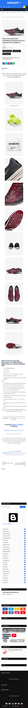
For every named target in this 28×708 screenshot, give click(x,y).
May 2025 (14, 540)
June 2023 (14, 564)
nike (18, 57)
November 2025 (14, 535)
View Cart (17, 51)
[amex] (22, 703)
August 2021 (14, 582)
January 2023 (14, 573)
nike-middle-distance (9, 16)
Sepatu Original (17, 425)
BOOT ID (12, 409)
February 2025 (14, 544)
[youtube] (23, 612)
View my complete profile (7, 594)
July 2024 (14, 555)
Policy (19, 12)
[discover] (16, 703)
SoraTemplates (9, 706)
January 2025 (14, 547)
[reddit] (23, 609)
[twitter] (4, 7)
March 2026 (14, 529)
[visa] (9, 703)
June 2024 (14, 558)
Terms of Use (13, 12)
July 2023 (14, 562)
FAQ (7, 12)
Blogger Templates (22, 706)
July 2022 (14, 575)
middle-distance (13, 57)
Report (3, 12)
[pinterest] (9, 7)
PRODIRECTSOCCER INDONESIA (14, 430)
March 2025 (14, 542)
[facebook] (1, 7)
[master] (12, 703)
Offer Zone (25, 12)
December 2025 (14, 533)
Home (2, 16)
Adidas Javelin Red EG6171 (15, 649)
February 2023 (14, 571)
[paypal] (6, 703)
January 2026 (14, 531)
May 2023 (14, 566)
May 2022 (14, 578)
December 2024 (14, 549)
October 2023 (14, 560)
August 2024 (14, 553)
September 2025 (14, 538)
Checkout (7, 53)
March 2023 (14, 569)
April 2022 (14, 580)
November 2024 (14, 551)
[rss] (17, 609)
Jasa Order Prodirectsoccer (11, 592)
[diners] (19, 703)
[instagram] (7, 7)
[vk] (11, 612)
